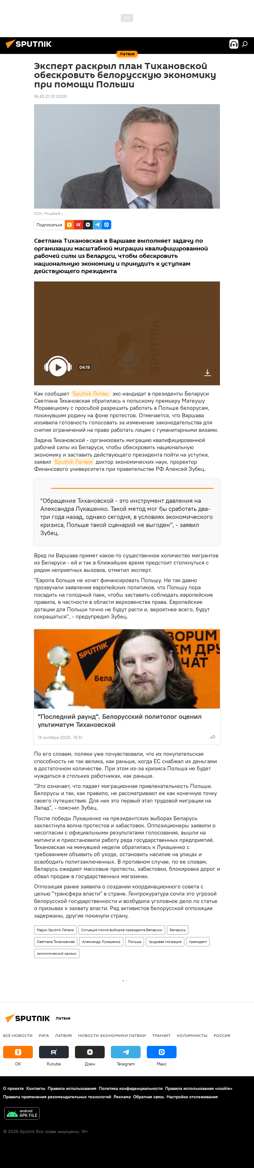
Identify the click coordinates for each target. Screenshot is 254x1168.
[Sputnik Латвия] (30, 49)
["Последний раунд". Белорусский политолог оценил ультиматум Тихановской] (127, 669)
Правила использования (72, 1088)
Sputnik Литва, (90, 393)
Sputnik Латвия (74, 461)
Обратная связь (148, 1096)
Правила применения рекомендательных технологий (57, 1096)
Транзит (161, 1035)
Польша (134, 941)
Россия (222, 1035)
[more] (213, 737)
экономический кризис (57, 953)
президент (198, 941)
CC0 (37, 213)
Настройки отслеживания (192, 1096)
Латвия (63, 1035)
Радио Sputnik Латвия (55, 929)
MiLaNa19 (52, 213)
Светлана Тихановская (56, 941)
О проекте (13, 1088)
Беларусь (178, 929)
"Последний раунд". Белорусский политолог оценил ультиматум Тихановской (120, 720)
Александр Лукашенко (101, 941)
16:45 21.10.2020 (50, 96)
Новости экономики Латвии (112, 1035)
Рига (44, 1035)
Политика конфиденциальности (131, 1088)
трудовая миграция (165, 941)
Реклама (122, 1096)
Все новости (18, 1035)
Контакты (35, 1088)
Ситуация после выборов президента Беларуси (121, 929)
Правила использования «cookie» (198, 1088)
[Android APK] (22, 1114)
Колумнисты (192, 1035)
